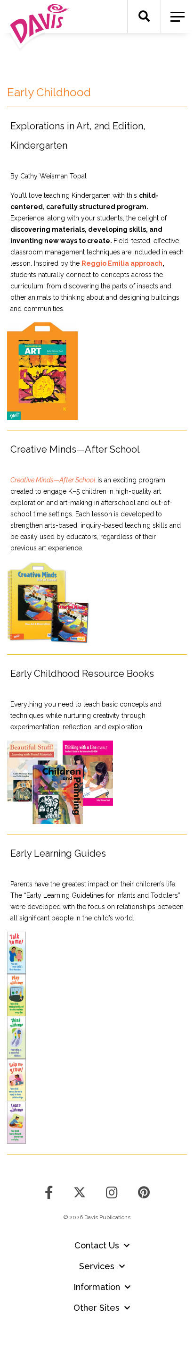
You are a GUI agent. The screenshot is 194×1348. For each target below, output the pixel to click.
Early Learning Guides (58, 853)
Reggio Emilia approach (121, 263)
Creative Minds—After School (75, 449)
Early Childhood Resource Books (82, 673)
